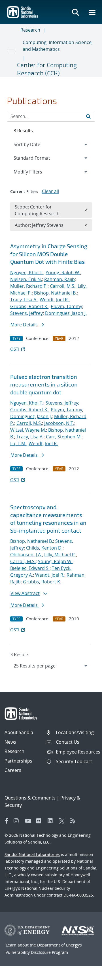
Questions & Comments (30, 798)
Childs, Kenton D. (44, 548)
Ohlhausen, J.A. (26, 555)
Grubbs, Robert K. (29, 306)
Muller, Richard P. (29, 286)
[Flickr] (40, 821)
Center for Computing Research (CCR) (47, 68)
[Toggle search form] (75, 12)
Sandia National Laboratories (32, 854)
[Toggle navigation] (11, 51)
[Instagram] (18, 821)
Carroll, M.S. (62, 286)
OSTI (14, 349)
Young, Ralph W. (63, 272)
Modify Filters (35, 171)
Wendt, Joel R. (54, 299)
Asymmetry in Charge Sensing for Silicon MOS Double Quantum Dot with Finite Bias (48, 254)
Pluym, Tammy (66, 306)
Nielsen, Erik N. (26, 279)
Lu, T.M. (18, 443)
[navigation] (51, 665)
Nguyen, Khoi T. (26, 272)
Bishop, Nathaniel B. (55, 293)
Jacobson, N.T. (59, 423)
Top (85, 966)
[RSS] (74, 821)
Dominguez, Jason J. (66, 313)
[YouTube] (29, 821)
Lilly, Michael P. (60, 555)
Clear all (50, 191)
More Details (24, 325)
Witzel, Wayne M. (28, 430)
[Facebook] (6, 821)
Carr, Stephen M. (64, 437)
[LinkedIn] (52, 821)
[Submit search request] (88, 116)
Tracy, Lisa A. (23, 299)
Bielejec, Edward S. (30, 568)
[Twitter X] (63, 821)
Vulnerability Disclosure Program (37, 952)
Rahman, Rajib (59, 279)
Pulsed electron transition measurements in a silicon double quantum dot (44, 384)
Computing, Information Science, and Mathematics (58, 45)
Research (30, 30)
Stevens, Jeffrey (26, 313)
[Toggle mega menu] (92, 12)
